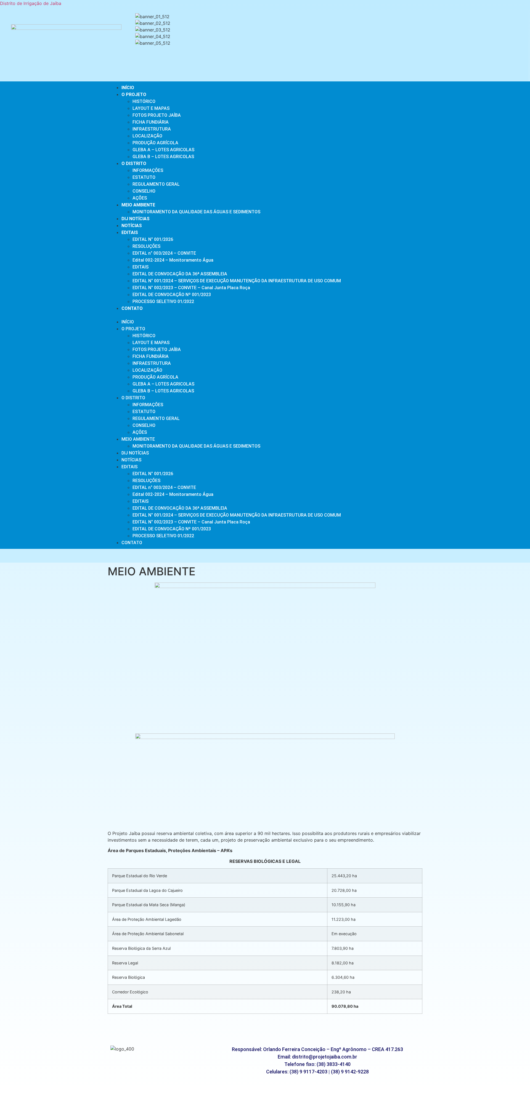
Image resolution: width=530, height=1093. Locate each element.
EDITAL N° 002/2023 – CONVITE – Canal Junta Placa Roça (191, 287)
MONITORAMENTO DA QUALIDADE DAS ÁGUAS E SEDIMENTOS (196, 211)
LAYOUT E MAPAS (150, 108)
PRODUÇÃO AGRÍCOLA (155, 142)
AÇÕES (139, 198)
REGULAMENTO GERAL (156, 184)
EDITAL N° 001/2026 (152, 239)
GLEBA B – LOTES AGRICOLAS (163, 156)
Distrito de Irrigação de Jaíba (30, 3)
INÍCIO (127, 87)
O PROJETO (133, 94)
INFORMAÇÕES (147, 170)
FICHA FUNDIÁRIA (150, 122)
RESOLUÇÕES (146, 246)
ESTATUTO (143, 177)
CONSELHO (143, 191)
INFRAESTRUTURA (151, 129)
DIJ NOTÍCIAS (135, 218)
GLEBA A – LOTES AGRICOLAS (163, 149)
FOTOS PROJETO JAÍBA (156, 115)
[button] (330, 49)
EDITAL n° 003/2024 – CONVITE (164, 253)
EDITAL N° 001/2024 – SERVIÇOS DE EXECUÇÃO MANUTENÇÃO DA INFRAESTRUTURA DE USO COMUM (236, 280)
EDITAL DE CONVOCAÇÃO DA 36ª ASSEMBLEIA (179, 273)
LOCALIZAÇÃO (147, 136)
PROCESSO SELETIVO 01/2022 (163, 301)
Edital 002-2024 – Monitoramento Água (172, 260)
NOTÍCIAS (131, 225)
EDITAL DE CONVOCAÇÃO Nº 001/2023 (171, 294)
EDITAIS (129, 232)
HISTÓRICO (143, 101)
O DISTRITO (133, 163)
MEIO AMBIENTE (138, 205)
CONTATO (132, 308)
